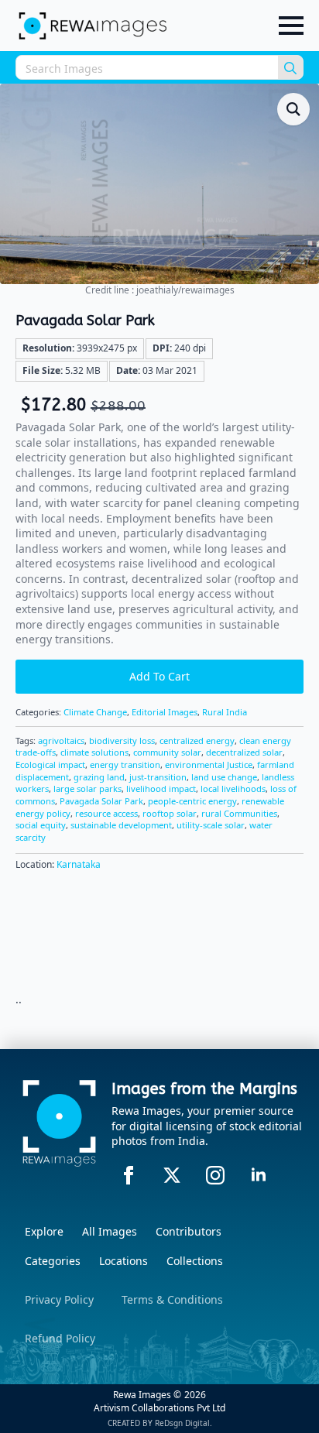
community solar (167, 752)
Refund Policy (60, 1338)
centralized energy (197, 740)
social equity (40, 825)
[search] (290, 68)
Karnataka (79, 864)
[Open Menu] (291, 25)
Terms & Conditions (172, 1299)
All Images (109, 1231)
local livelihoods (233, 788)
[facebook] (128, 1175)
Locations (123, 1260)
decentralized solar (244, 752)
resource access (106, 813)
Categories (53, 1260)
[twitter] (172, 1175)
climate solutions (94, 752)
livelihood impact (161, 788)
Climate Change (95, 712)
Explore (44, 1231)
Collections (194, 1260)
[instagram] (215, 1175)
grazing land (99, 777)
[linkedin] (259, 1175)
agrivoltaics (61, 740)
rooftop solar (169, 813)
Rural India (224, 712)
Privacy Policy (59, 1299)
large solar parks (87, 788)
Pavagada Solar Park (101, 801)
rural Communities (239, 813)
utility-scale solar (211, 825)
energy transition (125, 764)
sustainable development (121, 825)
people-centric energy (192, 801)
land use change (224, 777)
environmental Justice (208, 764)
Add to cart (159, 676)
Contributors (188, 1231)
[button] (293, 109)
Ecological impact (50, 764)
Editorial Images (164, 712)
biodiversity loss (122, 740)
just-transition (158, 777)
